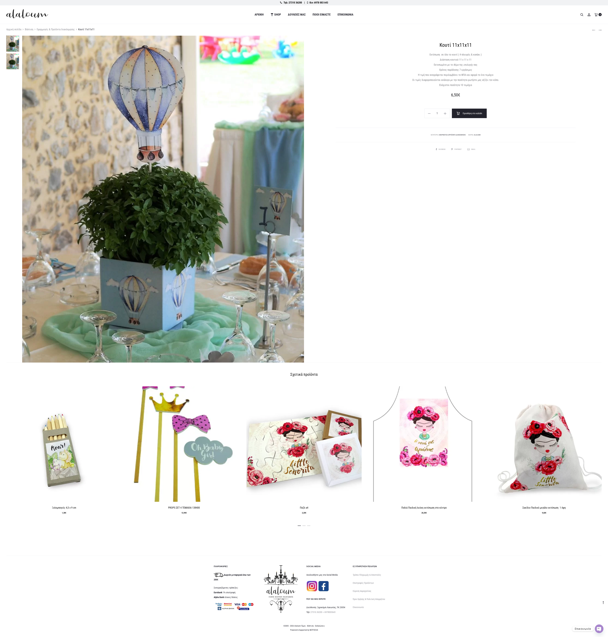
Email (473, 149)
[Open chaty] (599, 628)
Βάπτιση (29, 29)
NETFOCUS (314, 630)
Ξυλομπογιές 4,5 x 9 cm (64, 507)
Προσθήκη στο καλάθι (472, 113)
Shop (277, 14)
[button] (429, 113)
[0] (596, 14)
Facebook (442, 149)
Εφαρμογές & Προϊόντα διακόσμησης (56, 29)
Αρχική (259, 14)
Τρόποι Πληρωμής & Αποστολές (367, 575)
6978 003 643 (321, 2)
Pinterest (458, 149)
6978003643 (330, 612)
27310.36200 (316, 612)
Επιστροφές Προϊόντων (363, 583)
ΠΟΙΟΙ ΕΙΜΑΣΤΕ (322, 14)
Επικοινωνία (345, 14)
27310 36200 (295, 2)
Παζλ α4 (304, 507)
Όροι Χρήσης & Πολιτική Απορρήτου (369, 599)
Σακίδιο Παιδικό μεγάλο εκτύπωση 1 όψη (544, 507)
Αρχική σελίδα (13, 29)
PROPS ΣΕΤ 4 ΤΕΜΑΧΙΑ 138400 (184, 507)
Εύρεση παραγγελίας (362, 591)
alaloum (477, 135)
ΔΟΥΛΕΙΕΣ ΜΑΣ (297, 14)
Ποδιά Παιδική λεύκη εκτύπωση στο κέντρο (424, 507)
